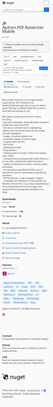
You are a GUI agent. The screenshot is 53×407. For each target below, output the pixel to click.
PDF (37, 283)
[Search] (46, 9)
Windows (23, 290)
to (17, 286)
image (24, 286)
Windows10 (9, 294)
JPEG (33, 286)
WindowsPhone (25, 294)
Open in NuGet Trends (15, 253)
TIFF (5, 290)
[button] (43, 68)
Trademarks (7, 396)
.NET (30, 283)
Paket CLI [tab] (7, 60)
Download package (14, 243)
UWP (44, 290)
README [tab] (9, 81)
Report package (12, 258)
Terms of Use (33, 390)
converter (8, 286)
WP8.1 (6, 298)
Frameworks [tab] (24, 81)
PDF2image (18, 298)
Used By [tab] (27, 87)
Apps (33, 302)
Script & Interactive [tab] (21, 60)
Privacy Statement (31, 393)
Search (7, 302)
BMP (13, 290)
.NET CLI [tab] (7, 57)
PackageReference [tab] (27, 57)
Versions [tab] (41, 87)
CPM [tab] (39, 57)
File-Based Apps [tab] (37, 60)
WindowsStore (20, 302)
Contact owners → (9, 268)
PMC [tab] (15, 57)
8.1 (37, 294)
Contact (7, 335)
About (23, 390)
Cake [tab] (5, 64)
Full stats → (7, 202)
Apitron (11, 273)
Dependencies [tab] (12, 87)
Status (6, 345)
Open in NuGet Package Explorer (20, 248)
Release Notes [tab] (12, 92)
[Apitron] (4, 273)
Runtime (35, 290)
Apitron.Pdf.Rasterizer (14, 283)
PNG (41, 286)
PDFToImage (33, 298)
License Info (10, 238)
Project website (12, 233)
